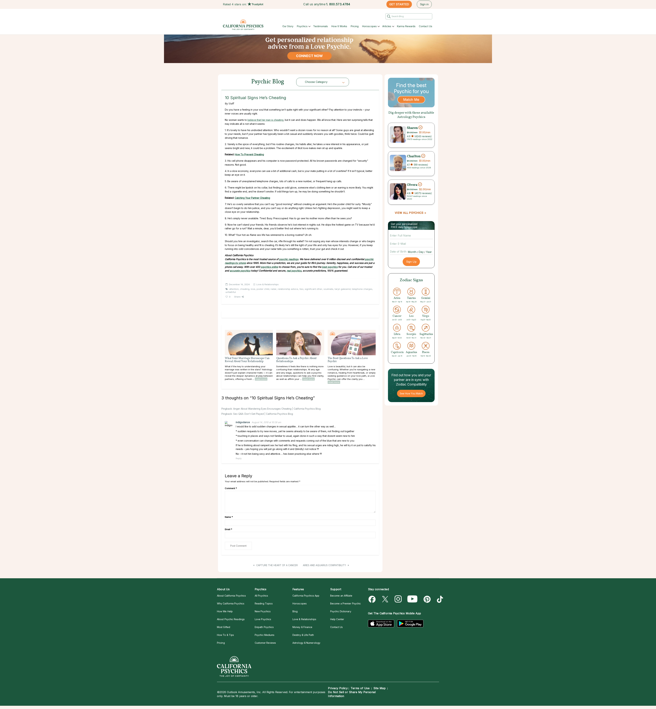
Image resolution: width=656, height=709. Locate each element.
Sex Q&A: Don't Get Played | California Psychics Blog (263, 413)
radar (273, 289)
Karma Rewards (406, 26)
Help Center (337, 619)
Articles (386, 26)
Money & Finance (302, 627)
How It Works (339, 26)
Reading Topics (264, 603)
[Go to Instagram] (398, 599)
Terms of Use (360, 688)
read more (261, 379)
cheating (244, 289)
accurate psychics (240, 270)
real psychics (294, 270)
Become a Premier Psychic (345, 603)
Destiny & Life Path (303, 634)
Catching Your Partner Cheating (252, 197)
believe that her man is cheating (265, 119)
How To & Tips (225, 634)
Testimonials (320, 26)
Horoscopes (369, 26)
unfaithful (231, 292)
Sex (301, 289)
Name (229, 517)
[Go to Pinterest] (426, 599)
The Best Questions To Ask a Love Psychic (348, 359)
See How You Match (411, 393)
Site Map (379, 688)
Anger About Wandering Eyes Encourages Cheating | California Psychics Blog (277, 408)
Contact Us (425, 26)
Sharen (412, 127)
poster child (263, 289)
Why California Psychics (230, 603)
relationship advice (288, 289)
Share (237, 296)
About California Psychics (231, 595)
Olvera (412, 184)
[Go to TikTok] (439, 599)
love (253, 289)
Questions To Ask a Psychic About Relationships (296, 359)
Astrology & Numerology (306, 642)
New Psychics (263, 611)
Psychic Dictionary (340, 611)
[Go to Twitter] (385, 599)
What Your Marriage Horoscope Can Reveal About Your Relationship (247, 359)
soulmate (328, 289)
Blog (295, 611)
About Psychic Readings (231, 619)
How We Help (225, 611)
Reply (239, 458)
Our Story (287, 26)
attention (234, 289)
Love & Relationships (267, 284)
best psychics (330, 266)
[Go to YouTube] (412, 599)
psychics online (269, 266)
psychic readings (288, 259)
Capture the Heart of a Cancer (277, 565)
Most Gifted (223, 627)
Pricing (355, 26)
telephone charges (362, 289)
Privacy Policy (338, 688)
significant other (313, 289)
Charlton (414, 156)
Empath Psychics (264, 627)
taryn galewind (343, 289)
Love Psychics (263, 619)
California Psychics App (305, 595)
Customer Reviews (265, 642)
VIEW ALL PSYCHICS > (410, 212)
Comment (231, 488)
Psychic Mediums (264, 634)
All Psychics (261, 595)
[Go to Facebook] (372, 599)
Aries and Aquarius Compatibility (325, 565)
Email (228, 529)
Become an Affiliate (341, 595)
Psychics (302, 26)
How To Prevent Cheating (249, 154)
